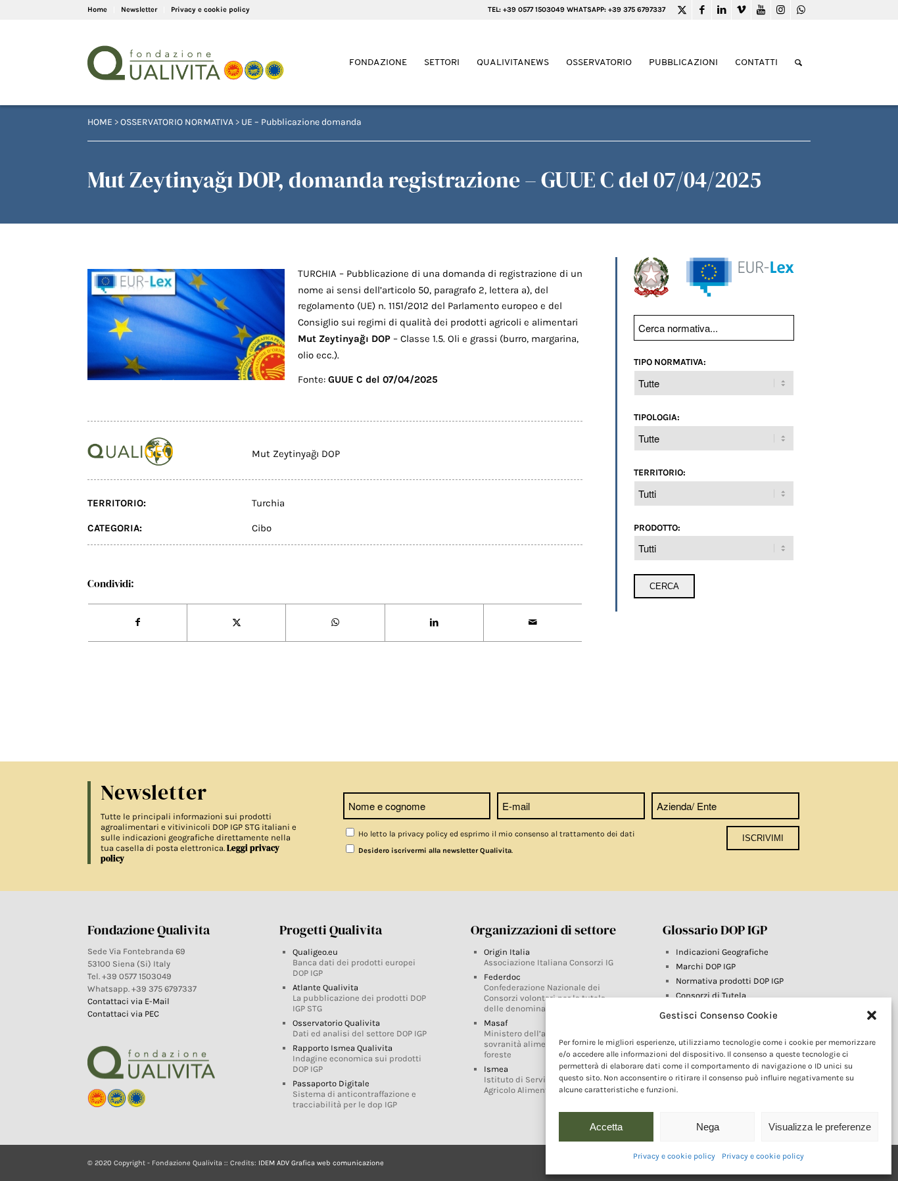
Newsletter (139, 9)
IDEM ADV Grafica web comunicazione (321, 1163)
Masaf (496, 1023)
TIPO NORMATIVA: (670, 361)
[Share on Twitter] (236, 622)
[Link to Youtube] (760, 10)
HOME (99, 122)
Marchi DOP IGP (706, 966)
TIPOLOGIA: (657, 417)
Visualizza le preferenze (819, 1126)
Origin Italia (507, 952)
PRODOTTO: (657, 527)
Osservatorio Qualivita (336, 1023)
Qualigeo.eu (315, 952)
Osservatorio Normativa (176, 122)
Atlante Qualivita (325, 987)
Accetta (606, 1126)
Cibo (262, 528)
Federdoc (502, 977)
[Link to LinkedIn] (721, 10)
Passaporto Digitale (331, 1083)
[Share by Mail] (533, 622)
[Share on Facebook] (137, 622)
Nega (707, 1126)
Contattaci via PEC (123, 1014)
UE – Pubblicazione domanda (301, 122)
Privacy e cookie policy (674, 1156)
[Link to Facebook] (701, 10)
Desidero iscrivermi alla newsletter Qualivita (433, 850)
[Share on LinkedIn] (434, 622)
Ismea (496, 1069)
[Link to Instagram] (780, 10)
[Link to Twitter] (682, 10)
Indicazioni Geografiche (722, 952)
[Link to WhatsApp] (801, 10)
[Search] (798, 62)
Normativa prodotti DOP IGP (730, 981)
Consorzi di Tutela (711, 995)
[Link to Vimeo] (741, 10)
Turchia (268, 503)
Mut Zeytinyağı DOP (296, 454)
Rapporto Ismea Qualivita (342, 1048)
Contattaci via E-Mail (129, 1001)
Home (97, 9)
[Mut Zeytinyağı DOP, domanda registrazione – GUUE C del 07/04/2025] (186, 324)
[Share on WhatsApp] (335, 622)
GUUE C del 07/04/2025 (383, 379)
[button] (871, 1015)
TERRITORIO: (660, 472)
